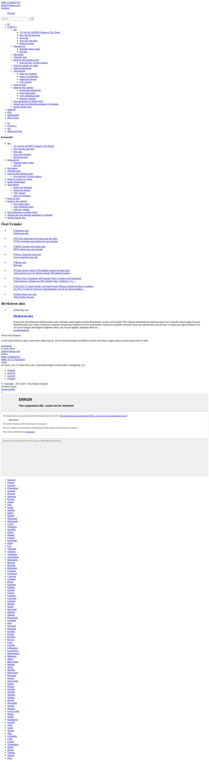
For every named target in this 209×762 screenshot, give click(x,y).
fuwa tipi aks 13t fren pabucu (34, 62)
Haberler (11, 109)
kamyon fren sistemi (23, 87)
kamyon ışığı (19, 84)
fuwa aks (24, 38)
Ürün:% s (12, 27)
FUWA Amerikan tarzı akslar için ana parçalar (35, 241)
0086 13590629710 (10, 357)
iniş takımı (18, 54)
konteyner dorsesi (28, 79)
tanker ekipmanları (22, 68)
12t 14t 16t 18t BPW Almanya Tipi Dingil (40, 32)
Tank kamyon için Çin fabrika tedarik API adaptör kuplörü (41, 273)
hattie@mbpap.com (10, 351)
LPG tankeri (26, 82)
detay (26, 330)
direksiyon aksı (27, 43)
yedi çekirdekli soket (29, 95)
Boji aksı (17, 265)
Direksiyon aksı (21, 233)
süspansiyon (19, 46)
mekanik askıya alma (30, 49)
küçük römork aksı (22, 106)
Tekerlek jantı (20, 57)
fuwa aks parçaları (28, 40)
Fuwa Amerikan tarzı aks (25, 257)
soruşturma (18, 330)
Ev (8, 24)
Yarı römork (19, 71)
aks (15, 29)
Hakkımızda (13, 115)
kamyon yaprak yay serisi (25, 65)
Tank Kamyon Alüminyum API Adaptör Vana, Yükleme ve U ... (44, 281)
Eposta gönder (8, 389)
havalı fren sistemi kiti (30, 90)
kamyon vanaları (28, 98)
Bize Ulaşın (13, 117)
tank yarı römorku (28, 73)
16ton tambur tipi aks (23, 297)
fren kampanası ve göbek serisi (28, 101)
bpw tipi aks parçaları (30, 35)
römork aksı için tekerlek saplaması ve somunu (35, 104)
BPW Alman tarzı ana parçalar (28, 249)
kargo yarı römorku (29, 76)
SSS (9, 112)
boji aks (23, 51)
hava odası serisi (27, 93)
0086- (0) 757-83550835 (13, 359)
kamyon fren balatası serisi (26, 60)
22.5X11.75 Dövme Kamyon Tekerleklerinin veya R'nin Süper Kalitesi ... (49, 289)
